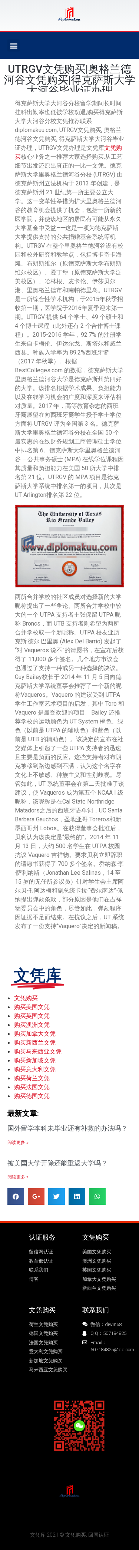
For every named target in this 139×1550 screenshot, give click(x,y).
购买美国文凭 (32, 1006)
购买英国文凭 (32, 1015)
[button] (13, 45)
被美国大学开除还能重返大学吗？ (57, 1163)
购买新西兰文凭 (35, 1042)
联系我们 (95, 1310)
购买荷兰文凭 (32, 1078)
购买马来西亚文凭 (38, 1051)
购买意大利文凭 (35, 1069)
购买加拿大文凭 (35, 1033)
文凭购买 (26, 998)
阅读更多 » (18, 1142)
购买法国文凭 (32, 1087)
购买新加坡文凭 (35, 1060)
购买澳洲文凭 (32, 1024)
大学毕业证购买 (61, 1514)
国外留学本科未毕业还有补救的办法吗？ (67, 1128)
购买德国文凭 (32, 1095)
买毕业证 (94, 1514)
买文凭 (30, 1514)
